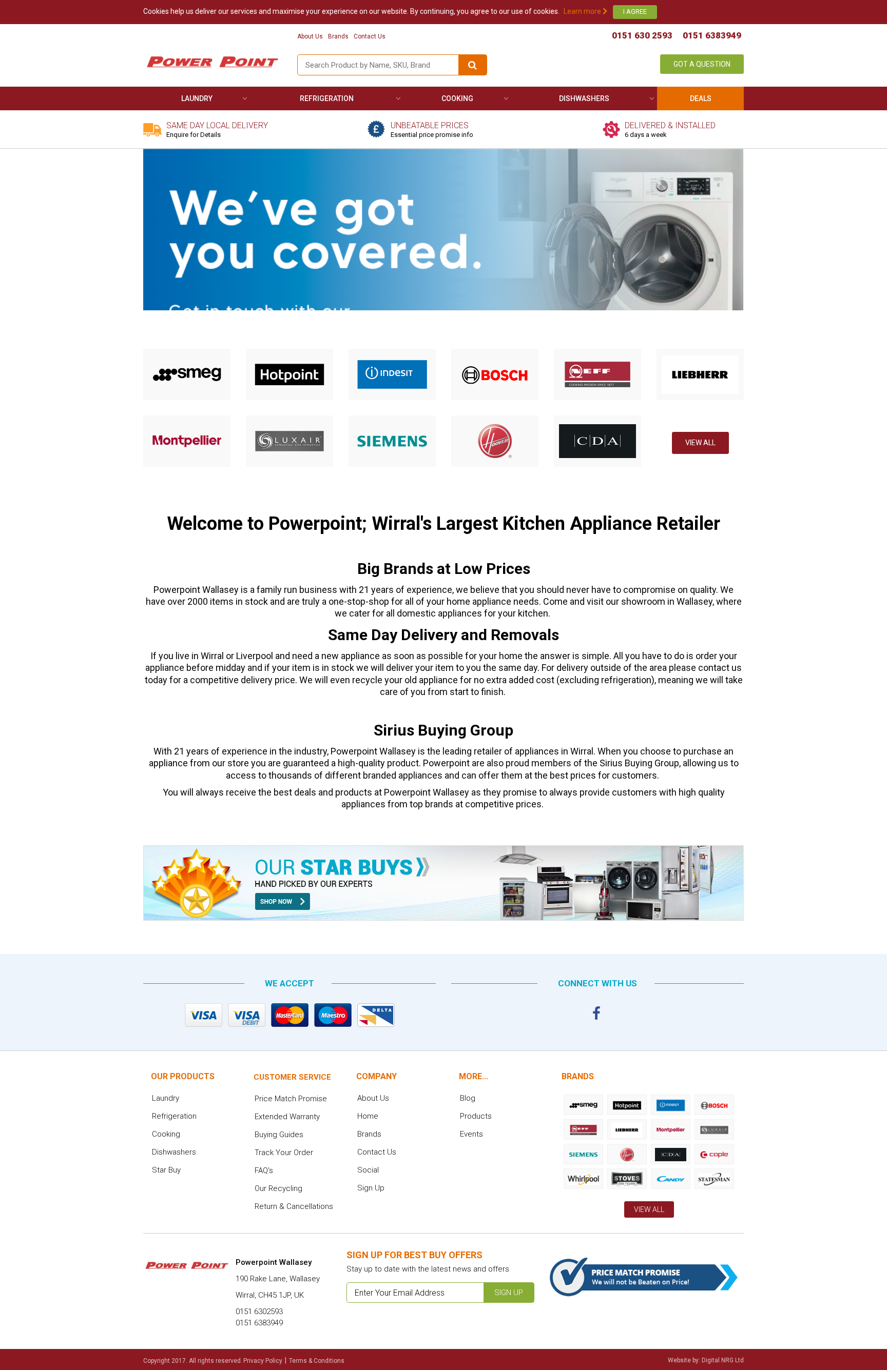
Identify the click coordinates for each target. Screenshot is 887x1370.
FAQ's (264, 1170)
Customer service (292, 1077)
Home (367, 1116)
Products (476, 1116)
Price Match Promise (291, 1098)
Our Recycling (278, 1188)
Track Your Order (284, 1152)
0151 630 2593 (642, 35)
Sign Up (370, 1188)
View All (700, 443)
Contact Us (369, 36)
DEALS (700, 98)
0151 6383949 (712, 35)
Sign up (508, 1292)
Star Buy (166, 1170)
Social (368, 1170)
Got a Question (701, 64)
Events (471, 1134)
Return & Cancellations (294, 1206)
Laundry (197, 98)
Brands (338, 36)
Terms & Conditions (316, 1360)
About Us (310, 36)
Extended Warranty (287, 1116)
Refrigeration (327, 98)
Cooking (457, 98)
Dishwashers (584, 98)
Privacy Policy (262, 1360)
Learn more (583, 11)
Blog (467, 1098)
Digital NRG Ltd (723, 1360)
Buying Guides (279, 1134)
